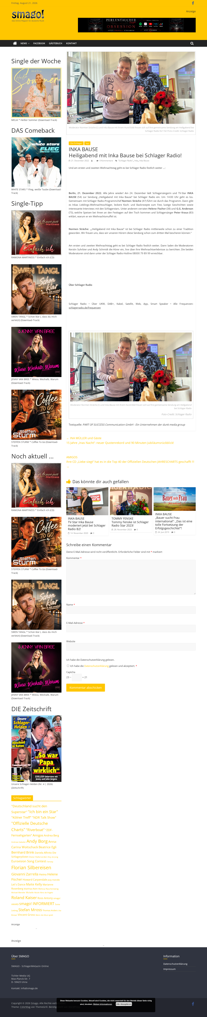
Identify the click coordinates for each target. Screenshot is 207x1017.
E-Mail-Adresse (75, 622)
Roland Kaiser (24, 897)
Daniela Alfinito (43, 852)
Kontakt (71, 43)
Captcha (70, 672)
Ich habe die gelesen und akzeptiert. (103, 665)
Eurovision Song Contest (28, 861)
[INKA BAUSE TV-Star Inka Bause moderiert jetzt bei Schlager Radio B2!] (87, 489)
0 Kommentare (106, 160)
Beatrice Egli (47, 847)
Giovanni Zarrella (24, 874)
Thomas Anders (50, 910)
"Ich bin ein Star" (43, 811)
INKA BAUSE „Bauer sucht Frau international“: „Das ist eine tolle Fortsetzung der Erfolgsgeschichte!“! (173, 521)
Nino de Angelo (46, 892)
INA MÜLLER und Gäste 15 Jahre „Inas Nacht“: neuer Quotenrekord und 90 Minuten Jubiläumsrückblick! (120, 440)
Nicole (36, 892)
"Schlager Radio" (125, 160)
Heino (43, 874)
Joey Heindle (54, 879)
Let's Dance (18, 884)
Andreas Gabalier (18, 842)
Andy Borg (37, 841)
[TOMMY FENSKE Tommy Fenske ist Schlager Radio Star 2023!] (131, 489)
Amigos (38, 835)
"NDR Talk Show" (44, 817)
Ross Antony (45, 898)
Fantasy (50, 862)
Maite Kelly (34, 884)
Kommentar (74, 558)
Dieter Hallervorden (38, 857)
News (24, 43)
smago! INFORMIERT (36, 903)
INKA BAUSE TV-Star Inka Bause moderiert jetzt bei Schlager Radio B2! (86, 524)
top (87, 143)
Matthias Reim (31, 888)
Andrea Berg (51, 835)
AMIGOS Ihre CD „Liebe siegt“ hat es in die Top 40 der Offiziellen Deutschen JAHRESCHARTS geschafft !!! (130, 461)
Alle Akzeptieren (123, 1004)
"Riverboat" (35, 829)
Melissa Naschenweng (48, 888)
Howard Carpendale (35, 879)
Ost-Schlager (76, 143)
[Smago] (15, 43)
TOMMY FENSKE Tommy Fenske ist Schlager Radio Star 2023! (130, 522)
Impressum (169, 969)
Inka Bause (144, 160)
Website (70, 641)
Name (70, 604)
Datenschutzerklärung (96, 665)
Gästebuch (55, 43)
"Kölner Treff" (21, 817)
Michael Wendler (18, 892)
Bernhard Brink (22, 852)
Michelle (30, 892)
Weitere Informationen (102, 1004)
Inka (136, 160)
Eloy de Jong (53, 857)
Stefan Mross (30, 909)
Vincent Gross (26, 915)
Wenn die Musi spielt (44, 915)
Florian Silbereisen (31, 867)
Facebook (39, 43)
